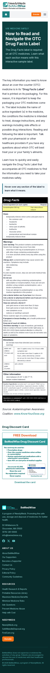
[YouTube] (13, 541)
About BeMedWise (10, 553)
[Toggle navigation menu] (45, 14)
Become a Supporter (11, 561)
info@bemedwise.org (12, 535)
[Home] (6, 14)
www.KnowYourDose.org (29, 413)
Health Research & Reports (14, 589)
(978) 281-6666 (9, 532)
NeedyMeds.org (9, 625)
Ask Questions (8, 605)
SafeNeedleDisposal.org (13, 629)
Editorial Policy (9, 573)
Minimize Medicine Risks (13, 601)
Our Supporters (9, 557)
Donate (36, 14)
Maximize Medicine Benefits (15, 597)
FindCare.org (8, 633)
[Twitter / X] (8, 541)
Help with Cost (8, 612)
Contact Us (7, 565)
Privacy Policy (8, 569)
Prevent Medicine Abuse (13, 608)
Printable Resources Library (15, 593)
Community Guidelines (12, 577)
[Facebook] (3, 541)
